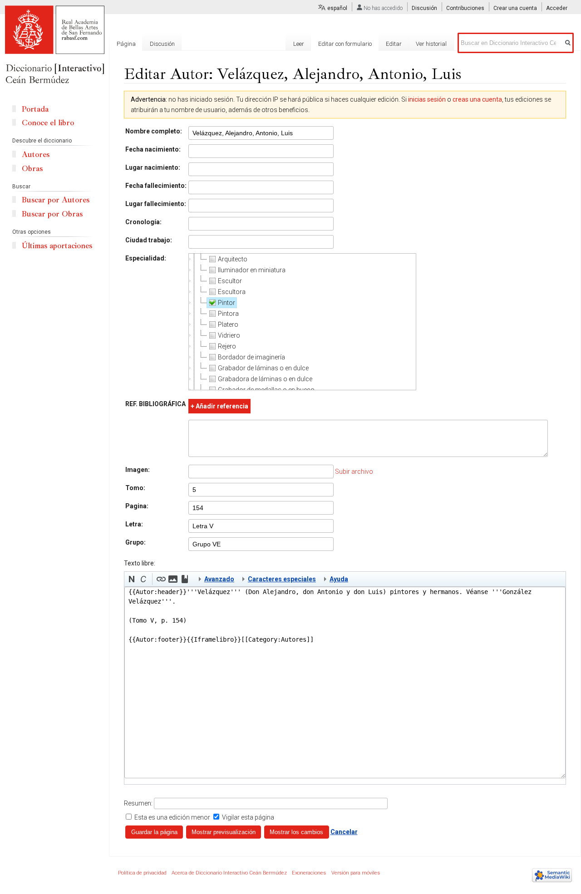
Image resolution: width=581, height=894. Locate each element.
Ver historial (431, 43)
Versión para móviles (355, 873)
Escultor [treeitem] (230, 281)
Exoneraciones (309, 873)
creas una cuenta (477, 99)
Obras (32, 168)
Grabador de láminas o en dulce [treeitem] (263, 368)
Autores (35, 154)
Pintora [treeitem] (228, 313)
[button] (132, 579)
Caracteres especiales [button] (282, 579)
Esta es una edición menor (172, 817)
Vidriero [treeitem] (229, 335)
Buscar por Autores (55, 200)
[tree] (302, 321)
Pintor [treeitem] (226, 302)
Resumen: (138, 803)
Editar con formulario (345, 43)
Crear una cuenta (515, 8)
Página (126, 43)
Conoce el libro (48, 123)
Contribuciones (465, 8)
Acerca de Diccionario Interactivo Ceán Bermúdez (229, 873)
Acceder (556, 8)
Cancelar (344, 831)
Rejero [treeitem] (227, 346)
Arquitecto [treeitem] (232, 259)
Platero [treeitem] (228, 324)
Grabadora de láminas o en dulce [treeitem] (265, 379)
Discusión (424, 8)
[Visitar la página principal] (54, 45)
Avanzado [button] (219, 579)
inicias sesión (427, 99)
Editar (394, 43)
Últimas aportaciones (57, 246)
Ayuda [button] (339, 579)
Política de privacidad (142, 873)
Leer (298, 43)
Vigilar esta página (248, 817)
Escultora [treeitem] (232, 291)
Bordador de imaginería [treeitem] (251, 357)
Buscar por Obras (52, 214)
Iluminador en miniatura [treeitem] (252, 270)
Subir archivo (354, 471)
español (337, 8)
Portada (35, 109)
